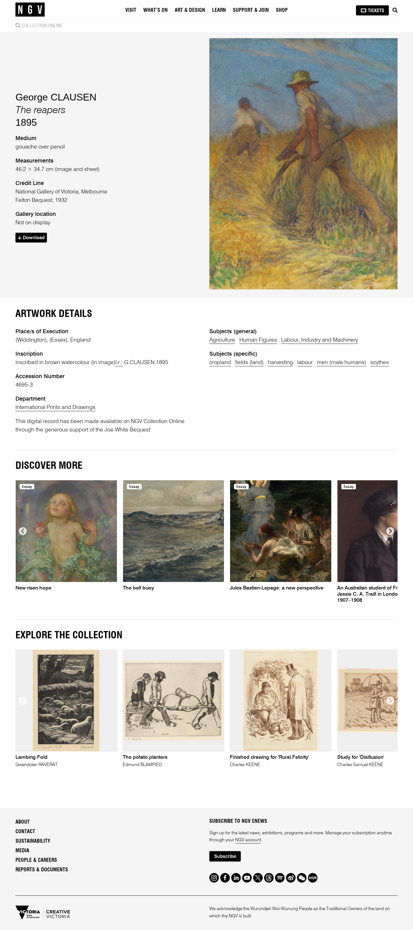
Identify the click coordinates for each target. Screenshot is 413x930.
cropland (220, 362)
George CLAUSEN (55, 97)
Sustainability (32, 841)
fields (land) (249, 362)
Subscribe (225, 856)
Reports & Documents (41, 869)
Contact (25, 831)
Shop (282, 10)
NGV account (248, 840)
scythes (379, 362)
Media (22, 850)
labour (305, 362)
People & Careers (36, 860)
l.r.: (119, 362)
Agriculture (222, 340)
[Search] (395, 10)
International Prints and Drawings (55, 407)
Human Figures (258, 340)
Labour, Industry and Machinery (319, 340)
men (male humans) (341, 362)
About (22, 822)
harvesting (280, 362)
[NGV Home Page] (30, 10)
